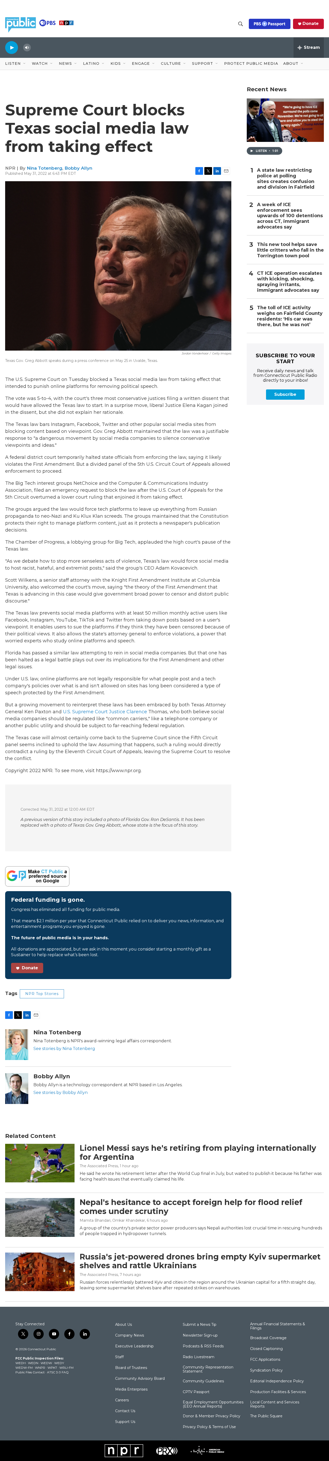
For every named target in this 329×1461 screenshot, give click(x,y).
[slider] (35, 47)
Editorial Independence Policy (277, 1381)
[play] (11, 47)
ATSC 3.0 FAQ (58, 1372)
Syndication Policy (266, 1370)
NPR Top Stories (42, 993)
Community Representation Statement (208, 1369)
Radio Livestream (198, 1357)
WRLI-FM (66, 1367)
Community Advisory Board (140, 1379)
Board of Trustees (131, 1368)
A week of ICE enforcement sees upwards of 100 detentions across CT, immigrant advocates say (290, 216)
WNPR (40, 1367)
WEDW (46, 1363)
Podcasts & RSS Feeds (203, 1346)
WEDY (59, 1363)
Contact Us (125, 1411)
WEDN (33, 1363)
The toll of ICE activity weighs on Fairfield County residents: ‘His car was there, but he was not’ (290, 316)
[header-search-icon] (240, 24)
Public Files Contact (30, 1372)
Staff (119, 1357)
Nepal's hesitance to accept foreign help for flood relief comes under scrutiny (191, 1207)
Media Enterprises (131, 1389)
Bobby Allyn (78, 168)
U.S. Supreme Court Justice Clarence (105, 712)
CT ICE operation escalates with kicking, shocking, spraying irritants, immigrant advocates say (289, 282)
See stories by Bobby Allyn (60, 1092)
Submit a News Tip (199, 1325)
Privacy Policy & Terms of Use (209, 1427)
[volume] (27, 47)
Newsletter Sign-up (200, 1336)
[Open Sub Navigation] (25, 64)
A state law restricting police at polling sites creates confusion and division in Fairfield (285, 179)
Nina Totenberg (44, 168)
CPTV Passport (196, 1392)
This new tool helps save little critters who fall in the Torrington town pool (290, 250)
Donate (311, 23)
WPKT (52, 1367)
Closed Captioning (266, 1349)
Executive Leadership (134, 1346)
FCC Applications (265, 1360)
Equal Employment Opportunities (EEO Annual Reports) (213, 1404)
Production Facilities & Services (278, 1392)
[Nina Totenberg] (16, 1044)
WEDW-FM (24, 1367)
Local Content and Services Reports (274, 1404)
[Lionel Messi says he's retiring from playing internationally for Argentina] (40, 1163)
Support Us (125, 1422)
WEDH (20, 1363)
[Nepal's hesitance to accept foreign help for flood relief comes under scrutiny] (40, 1217)
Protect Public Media (251, 63)
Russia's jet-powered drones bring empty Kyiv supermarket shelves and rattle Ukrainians (200, 1261)
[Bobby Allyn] (16, 1088)
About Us (123, 1325)
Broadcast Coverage (268, 1338)
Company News (129, 1336)
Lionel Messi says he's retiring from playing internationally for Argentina (198, 1152)
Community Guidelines (203, 1381)
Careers (122, 1400)
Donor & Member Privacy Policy (211, 1416)
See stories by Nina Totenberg (64, 1048)
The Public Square (266, 1416)
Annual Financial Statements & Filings (277, 1326)
